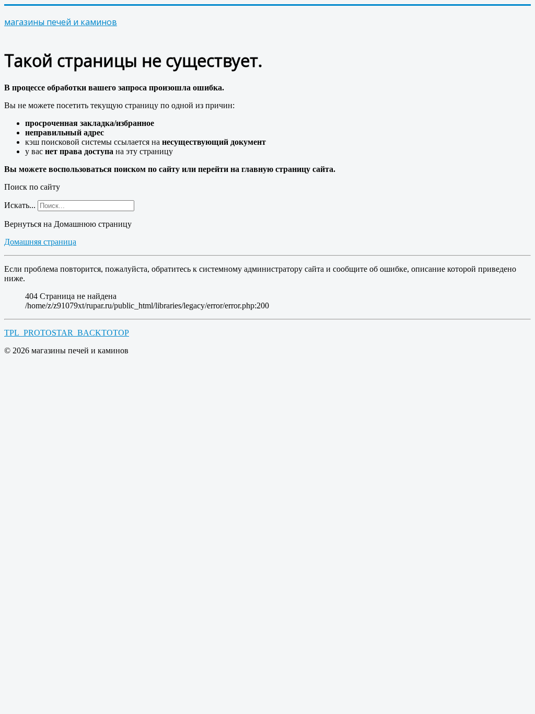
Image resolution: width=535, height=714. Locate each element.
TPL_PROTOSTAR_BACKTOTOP (66, 332)
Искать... (20, 205)
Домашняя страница (40, 241)
